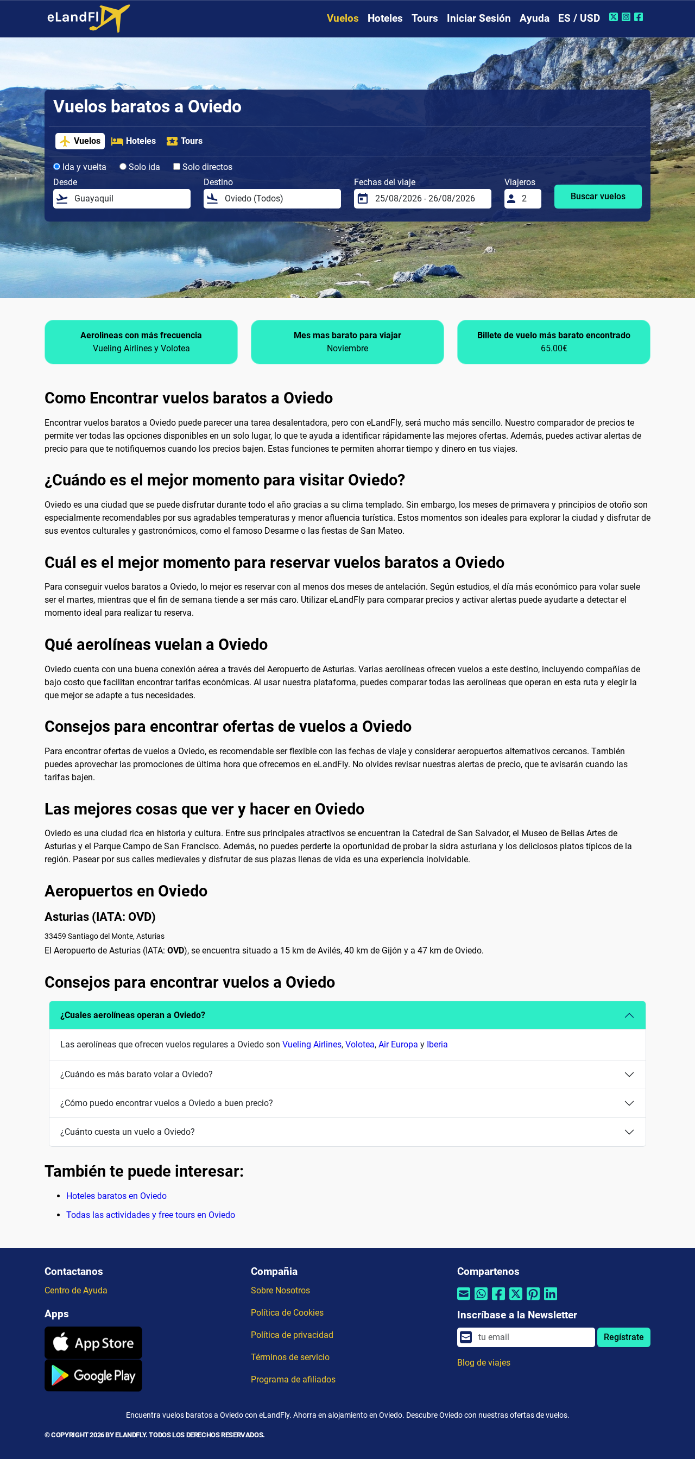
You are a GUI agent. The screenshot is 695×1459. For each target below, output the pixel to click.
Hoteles (385, 18)
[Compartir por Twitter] (515, 1301)
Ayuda (534, 18)
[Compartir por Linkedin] (550, 1301)
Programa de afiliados (293, 1379)
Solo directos (206, 167)
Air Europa (398, 1044)
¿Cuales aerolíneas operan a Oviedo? (132, 1015)
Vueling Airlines (312, 1044)
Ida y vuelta (83, 167)
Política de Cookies (287, 1313)
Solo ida (143, 167)
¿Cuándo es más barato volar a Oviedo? (136, 1074)
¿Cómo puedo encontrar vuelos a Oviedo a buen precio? (166, 1103)
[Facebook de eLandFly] (640, 17)
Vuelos (343, 18)
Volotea (360, 1044)
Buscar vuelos (598, 196)
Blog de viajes (483, 1362)
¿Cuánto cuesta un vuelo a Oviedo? (127, 1132)
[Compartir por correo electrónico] (463, 1301)
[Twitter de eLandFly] (615, 17)
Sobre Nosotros (280, 1290)
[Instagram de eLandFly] (627, 17)
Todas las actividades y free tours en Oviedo (150, 1215)
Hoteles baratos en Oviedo (116, 1196)
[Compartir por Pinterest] (533, 1301)
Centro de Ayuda (76, 1290)
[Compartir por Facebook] (498, 1301)
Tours (425, 18)
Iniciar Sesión (479, 18)
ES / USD (579, 18)
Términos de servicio (290, 1357)
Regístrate (624, 1337)
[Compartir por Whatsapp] (481, 1301)
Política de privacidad (292, 1335)
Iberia (437, 1044)
